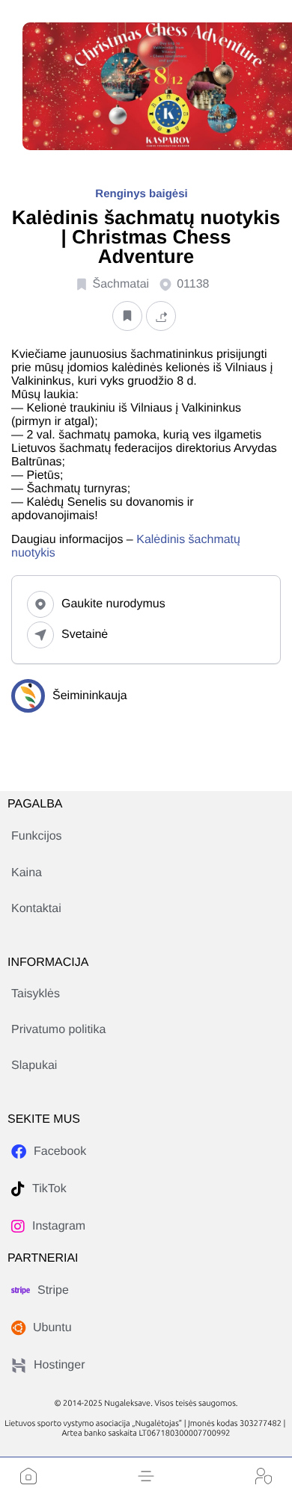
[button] (146, 1476)
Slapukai (34, 1065)
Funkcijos (36, 836)
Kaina (26, 873)
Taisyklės (35, 994)
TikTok (49, 1189)
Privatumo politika (58, 1029)
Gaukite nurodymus (113, 604)
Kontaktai (36, 908)
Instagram (58, 1226)
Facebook (60, 1151)
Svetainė (84, 634)
